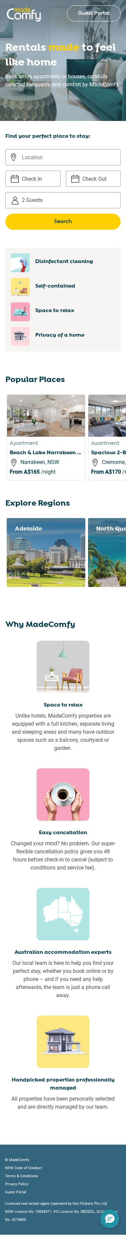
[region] (66, 445)
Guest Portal (94, 13)
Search (63, 221)
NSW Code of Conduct (23, 1168)
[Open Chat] (109, 1218)
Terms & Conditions (21, 1176)
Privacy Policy (16, 1184)
